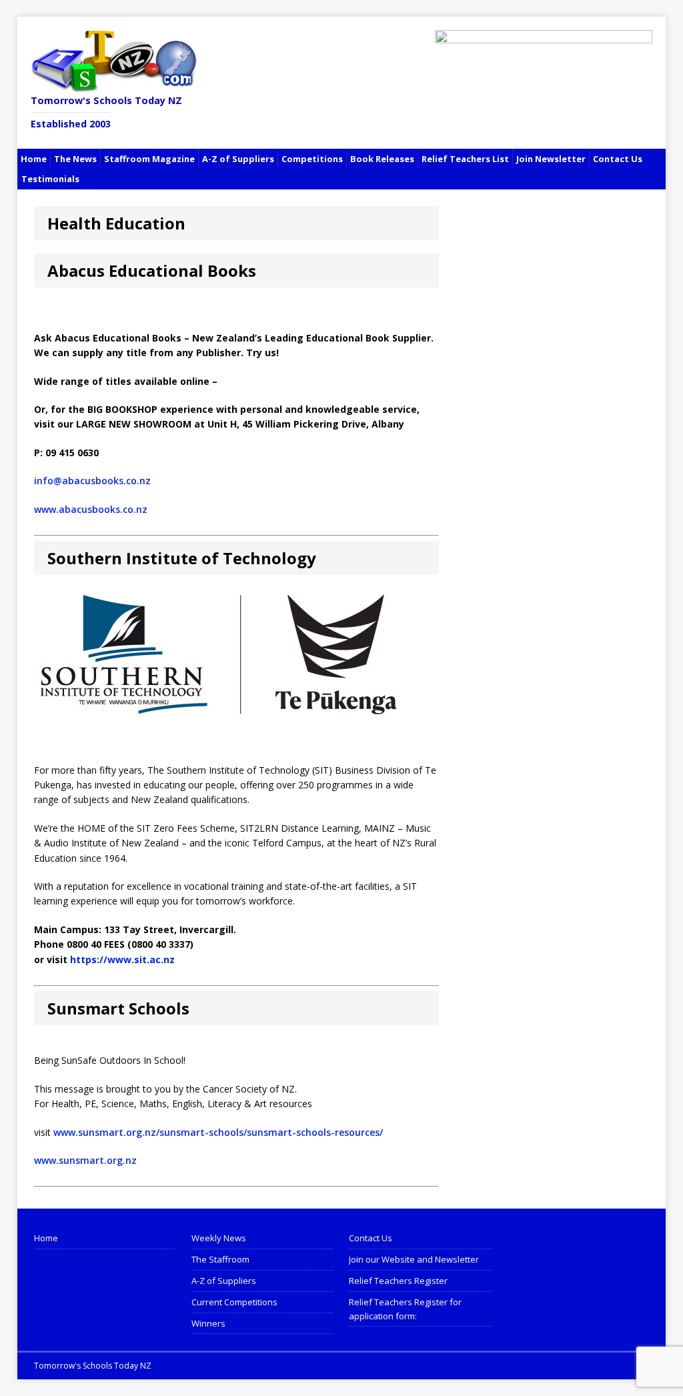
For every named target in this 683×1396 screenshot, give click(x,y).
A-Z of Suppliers (238, 159)
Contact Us (617, 159)
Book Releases (382, 159)
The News (75, 159)
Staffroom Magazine (149, 159)
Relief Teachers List (465, 159)
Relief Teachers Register (398, 1281)
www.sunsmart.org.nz (85, 1160)
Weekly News (218, 1238)
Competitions (312, 159)
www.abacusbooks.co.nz (90, 509)
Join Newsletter (551, 159)
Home (34, 159)
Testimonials (50, 179)
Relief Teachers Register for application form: (405, 1309)
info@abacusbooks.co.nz (92, 480)
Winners (208, 1323)
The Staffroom (220, 1259)
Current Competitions (234, 1302)
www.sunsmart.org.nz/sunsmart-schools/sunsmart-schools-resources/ (218, 1132)
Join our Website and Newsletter (414, 1259)
